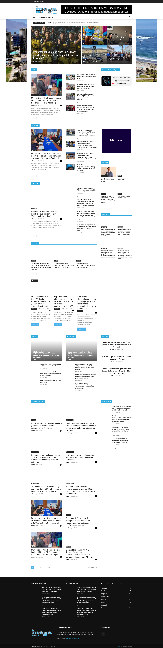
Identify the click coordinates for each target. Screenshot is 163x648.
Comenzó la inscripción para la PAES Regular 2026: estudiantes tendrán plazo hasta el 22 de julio (85, 376)
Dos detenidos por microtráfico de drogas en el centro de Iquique (85, 265)
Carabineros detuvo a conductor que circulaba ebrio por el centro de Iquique (64, 265)
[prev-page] (32, 118)
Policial (33, 260)
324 (49, 568)
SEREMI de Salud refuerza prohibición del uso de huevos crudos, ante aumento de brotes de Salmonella (46, 354)
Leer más (35, 324)
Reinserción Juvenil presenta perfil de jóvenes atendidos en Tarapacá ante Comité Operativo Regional (46, 155)
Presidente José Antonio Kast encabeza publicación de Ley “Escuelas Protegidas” (44, 213)
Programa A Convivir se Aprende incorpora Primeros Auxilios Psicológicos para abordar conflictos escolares (80, 521)
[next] (129, 23)
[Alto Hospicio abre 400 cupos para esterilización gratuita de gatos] (70, 77)
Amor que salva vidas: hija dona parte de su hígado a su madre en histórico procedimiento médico (50, 373)
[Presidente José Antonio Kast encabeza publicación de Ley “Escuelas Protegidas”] (46, 198)
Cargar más (116, 448)
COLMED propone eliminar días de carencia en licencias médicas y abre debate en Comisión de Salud (108, 199)
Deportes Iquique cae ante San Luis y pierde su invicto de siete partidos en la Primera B (73, 23)
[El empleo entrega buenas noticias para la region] (108, 172)
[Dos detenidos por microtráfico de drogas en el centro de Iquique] (86, 254)
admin (33, 105)
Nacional (34, 208)
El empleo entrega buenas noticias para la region (107, 179)
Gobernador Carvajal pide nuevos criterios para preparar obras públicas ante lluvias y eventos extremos (45, 458)
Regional (34, 150)
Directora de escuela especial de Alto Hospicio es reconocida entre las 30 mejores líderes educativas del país (80, 354)
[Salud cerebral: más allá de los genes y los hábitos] (35, 383)
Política (103, 175)
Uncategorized (113, 34)
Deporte (36, 49)
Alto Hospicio (87, 32)
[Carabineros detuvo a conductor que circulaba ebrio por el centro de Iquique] (64, 254)
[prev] (126, 23)
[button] (129, 17)
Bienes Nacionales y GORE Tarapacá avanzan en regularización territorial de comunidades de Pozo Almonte (79, 553)
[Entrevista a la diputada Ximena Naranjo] (125, 190)
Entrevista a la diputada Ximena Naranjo (124, 196)
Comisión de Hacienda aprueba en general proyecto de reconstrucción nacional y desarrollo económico (86, 303)
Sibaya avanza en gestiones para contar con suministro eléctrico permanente (85, 86)
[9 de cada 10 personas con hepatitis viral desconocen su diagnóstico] (35, 366)
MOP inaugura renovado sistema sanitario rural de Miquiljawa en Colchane (80, 457)
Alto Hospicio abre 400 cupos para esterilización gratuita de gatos (86, 76)
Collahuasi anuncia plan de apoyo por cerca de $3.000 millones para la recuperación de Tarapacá (46, 488)
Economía (34, 308)
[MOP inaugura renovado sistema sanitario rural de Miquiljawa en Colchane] (94, 54)
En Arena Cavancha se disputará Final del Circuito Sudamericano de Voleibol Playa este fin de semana (116, 371)
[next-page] (35, 118)
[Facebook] (103, 633)
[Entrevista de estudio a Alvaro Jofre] (125, 172)
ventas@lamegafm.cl (72, 638)
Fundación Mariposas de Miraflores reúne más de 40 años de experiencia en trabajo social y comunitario (80, 490)
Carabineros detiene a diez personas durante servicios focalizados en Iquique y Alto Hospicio (41, 266)
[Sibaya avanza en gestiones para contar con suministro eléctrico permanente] (70, 86)
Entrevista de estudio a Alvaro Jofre (124, 178)
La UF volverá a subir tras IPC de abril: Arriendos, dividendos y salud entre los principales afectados (40, 301)
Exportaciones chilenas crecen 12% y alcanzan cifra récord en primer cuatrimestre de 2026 (64, 301)
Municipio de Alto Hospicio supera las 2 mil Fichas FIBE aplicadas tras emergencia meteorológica (46, 100)
